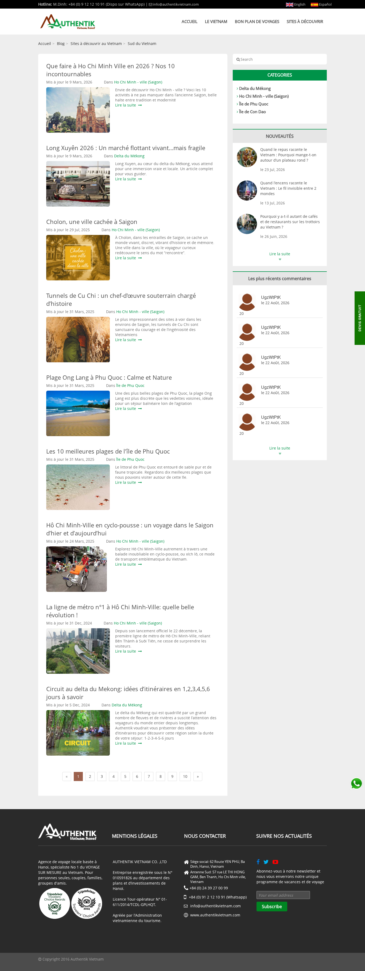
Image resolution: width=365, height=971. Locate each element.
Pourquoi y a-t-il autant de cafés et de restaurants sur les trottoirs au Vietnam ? (290, 222)
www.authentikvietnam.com (215, 914)
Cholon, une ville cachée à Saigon (91, 222)
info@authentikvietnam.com (176, 4)
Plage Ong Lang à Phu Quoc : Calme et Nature (109, 377)
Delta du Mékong (255, 88)
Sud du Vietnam (142, 43)
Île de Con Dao (252, 111)
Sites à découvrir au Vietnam (96, 43)
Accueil (189, 21)
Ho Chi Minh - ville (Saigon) (264, 96)
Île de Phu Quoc (253, 103)
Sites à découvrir (305, 21)
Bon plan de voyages (257, 21)
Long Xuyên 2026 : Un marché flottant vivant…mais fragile (125, 148)
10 (185, 776)
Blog (61, 43)
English (299, 4)
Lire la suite (126, 105)
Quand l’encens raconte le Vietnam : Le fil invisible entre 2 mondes (288, 188)
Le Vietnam (216, 21)
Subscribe (272, 906)
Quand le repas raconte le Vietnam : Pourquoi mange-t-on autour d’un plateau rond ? (288, 155)
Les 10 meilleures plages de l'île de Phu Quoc (108, 451)
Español (325, 4)
